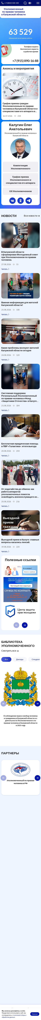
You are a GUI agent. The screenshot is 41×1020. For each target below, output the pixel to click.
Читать (4, 269)
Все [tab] (6, 659)
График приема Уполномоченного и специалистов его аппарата (20, 179)
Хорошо (35, 1014)
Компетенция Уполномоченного (20, 167)
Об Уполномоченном (20, 191)
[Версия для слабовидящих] (29, 3)
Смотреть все (9, 650)
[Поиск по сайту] (25, 3)
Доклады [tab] (19, 659)
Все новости (31, 215)
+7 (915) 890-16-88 (25, 61)
